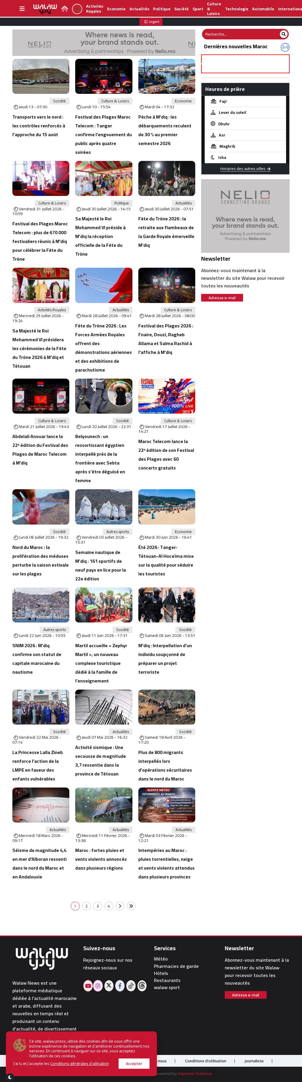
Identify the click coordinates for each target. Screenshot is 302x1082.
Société (181, 9)
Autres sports (117, 532)
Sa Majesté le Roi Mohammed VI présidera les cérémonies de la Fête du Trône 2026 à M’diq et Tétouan (39, 348)
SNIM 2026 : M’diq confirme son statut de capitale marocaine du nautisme (36, 658)
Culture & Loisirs (115, 101)
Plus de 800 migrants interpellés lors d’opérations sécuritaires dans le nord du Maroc (165, 765)
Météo (161, 959)
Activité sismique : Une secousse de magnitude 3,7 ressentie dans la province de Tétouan (100, 760)
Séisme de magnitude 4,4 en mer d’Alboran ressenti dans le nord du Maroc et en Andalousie (39, 863)
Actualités (139, 9)
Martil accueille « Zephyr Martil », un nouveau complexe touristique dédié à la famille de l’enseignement (101, 663)
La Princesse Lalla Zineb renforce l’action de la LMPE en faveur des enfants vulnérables (37, 765)
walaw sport (167, 987)
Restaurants (167, 980)
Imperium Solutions (195, 1073)
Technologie (236, 9)
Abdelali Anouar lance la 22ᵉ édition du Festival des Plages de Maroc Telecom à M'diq (40, 449)
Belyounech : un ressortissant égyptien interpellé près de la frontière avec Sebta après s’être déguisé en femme (100, 458)
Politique (161, 9)
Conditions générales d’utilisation (79, 1063)
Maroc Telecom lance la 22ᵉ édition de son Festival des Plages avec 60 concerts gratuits (166, 454)
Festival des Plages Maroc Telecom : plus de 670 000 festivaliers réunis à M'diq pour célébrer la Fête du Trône (40, 241)
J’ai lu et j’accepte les (61, 1063)
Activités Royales (94, 8)
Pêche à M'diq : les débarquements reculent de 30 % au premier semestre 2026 (164, 130)
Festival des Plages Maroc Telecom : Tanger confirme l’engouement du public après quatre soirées (103, 134)
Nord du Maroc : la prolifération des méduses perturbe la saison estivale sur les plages (40, 560)
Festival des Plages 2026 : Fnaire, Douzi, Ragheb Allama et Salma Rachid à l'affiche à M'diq (165, 339)
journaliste (254, 1061)
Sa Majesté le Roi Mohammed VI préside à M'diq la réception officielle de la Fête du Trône (100, 236)
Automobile (263, 9)
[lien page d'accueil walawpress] (64, 9)
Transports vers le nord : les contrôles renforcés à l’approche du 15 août (38, 125)
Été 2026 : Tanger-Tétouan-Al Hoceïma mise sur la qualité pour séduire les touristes (166, 560)
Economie (116, 9)
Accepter (134, 1063)
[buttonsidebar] (22, 9)
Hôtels (161, 973)
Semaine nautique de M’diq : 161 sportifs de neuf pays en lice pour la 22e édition (100, 565)
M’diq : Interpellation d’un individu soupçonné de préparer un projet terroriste (165, 658)
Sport (198, 9)
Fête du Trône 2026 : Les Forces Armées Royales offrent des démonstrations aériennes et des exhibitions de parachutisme (103, 347)
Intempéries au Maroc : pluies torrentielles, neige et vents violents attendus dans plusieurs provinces (166, 863)
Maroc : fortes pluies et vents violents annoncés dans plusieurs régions (101, 859)
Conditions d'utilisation (205, 1061)
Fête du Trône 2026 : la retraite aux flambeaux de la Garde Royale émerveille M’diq (166, 231)
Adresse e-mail (222, 298)
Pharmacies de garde (176, 966)
